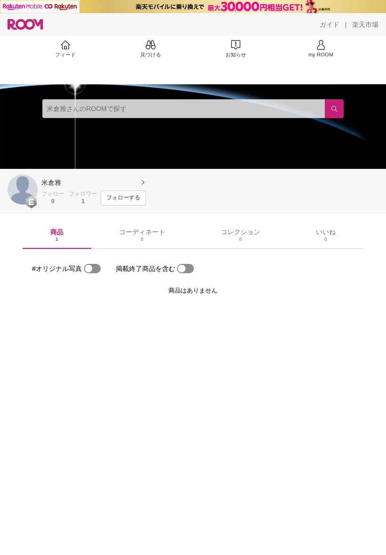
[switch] (92, 268)
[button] (23, 189)
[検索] (334, 108)
